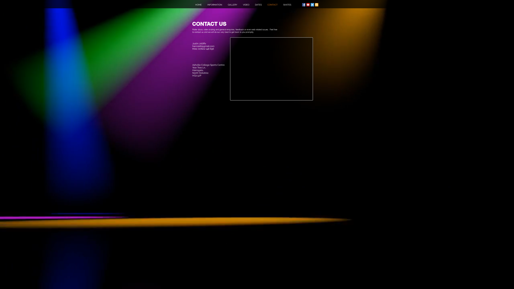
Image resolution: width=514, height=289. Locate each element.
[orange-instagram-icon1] (316, 4)
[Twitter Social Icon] (312, 4)
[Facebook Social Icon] (303, 4)
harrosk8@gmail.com (203, 46)
